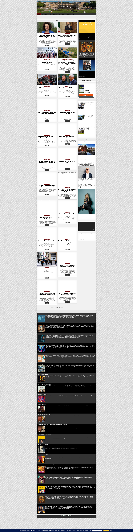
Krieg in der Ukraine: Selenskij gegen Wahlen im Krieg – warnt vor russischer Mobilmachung (67, 190)
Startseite (38, 14)
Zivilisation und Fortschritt (42, 384)
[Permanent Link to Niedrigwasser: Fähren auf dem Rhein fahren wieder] (47, 232)
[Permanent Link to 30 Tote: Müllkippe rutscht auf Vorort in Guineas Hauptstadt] (47, 79)
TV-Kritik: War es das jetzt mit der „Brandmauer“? (47, 218)
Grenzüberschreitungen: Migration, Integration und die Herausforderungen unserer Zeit (52, 414)
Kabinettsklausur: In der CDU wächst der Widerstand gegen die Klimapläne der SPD (47, 162)
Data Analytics (40, 354)
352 (57, 307)
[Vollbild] (93, 230)
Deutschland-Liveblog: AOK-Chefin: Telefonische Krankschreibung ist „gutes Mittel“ (47, 36)
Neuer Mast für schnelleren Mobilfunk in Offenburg (84, 143)
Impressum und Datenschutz (70, 14)
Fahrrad (50, 14)
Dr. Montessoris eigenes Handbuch (43, 474)
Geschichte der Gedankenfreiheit (43, 444)
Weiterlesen (47, 45)
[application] (86, 227)
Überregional (47, 33)
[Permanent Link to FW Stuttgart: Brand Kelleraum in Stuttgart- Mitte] (47, 259)
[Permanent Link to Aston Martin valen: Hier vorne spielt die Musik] (67, 153)
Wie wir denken (81, 39)
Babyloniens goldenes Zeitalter (43, 364)
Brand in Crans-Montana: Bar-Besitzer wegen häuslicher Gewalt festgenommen (47, 113)
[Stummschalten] (92, 230)
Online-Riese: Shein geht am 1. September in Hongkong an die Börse (47, 61)
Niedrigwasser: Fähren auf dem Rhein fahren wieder (47, 241)
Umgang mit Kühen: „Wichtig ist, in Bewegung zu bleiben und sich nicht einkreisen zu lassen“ (47, 138)
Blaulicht (47, 267)
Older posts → (60, 307)
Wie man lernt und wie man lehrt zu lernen (45, 424)
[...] (90, 37)
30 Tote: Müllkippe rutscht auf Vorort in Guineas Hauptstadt (47, 88)
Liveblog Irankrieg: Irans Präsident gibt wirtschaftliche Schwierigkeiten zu (67, 266)
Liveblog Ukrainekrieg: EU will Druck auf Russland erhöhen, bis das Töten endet (67, 88)
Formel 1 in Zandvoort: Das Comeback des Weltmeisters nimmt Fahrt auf (67, 294)
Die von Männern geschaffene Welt (43, 464)
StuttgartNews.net (66, 6)
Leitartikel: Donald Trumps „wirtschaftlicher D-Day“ (67, 137)
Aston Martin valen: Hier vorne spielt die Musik (67, 162)
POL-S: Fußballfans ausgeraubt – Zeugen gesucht (86, 114)
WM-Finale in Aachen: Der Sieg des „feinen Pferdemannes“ (67, 214)
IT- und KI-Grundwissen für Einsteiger (44, 374)
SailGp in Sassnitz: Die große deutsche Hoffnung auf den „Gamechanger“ (47, 186)
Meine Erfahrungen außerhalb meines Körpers (45, 434)
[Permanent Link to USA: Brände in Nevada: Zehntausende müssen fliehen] (67, 104)
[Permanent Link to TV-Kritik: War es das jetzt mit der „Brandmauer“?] (47, 207)
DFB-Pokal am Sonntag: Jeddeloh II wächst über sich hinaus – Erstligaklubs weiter (46, 294)
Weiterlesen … (93, 182)
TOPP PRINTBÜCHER (61, 14)
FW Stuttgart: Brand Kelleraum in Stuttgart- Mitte (46, 269)
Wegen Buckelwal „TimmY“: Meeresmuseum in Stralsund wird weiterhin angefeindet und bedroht (67, 242)
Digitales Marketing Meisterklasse (43, 344)
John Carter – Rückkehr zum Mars (84, 21)
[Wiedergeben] (79, 230)
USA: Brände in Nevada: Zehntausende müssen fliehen (67, 113)
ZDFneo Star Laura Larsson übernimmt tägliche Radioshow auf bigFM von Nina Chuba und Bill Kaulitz (86, 187)
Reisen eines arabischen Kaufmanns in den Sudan (46, 454)
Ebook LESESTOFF (55, 14)
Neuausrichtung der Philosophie (84, 59)
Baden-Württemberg (44, 14)
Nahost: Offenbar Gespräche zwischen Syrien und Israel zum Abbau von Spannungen (67, 36)
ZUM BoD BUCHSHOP (86, 96)
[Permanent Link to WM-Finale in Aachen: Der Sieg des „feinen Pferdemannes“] (67, 205)
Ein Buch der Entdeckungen (42, 394)
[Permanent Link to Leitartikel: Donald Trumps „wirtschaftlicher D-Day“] (67, 128)
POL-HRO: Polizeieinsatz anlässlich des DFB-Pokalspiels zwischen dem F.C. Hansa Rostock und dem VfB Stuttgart (86, 127)
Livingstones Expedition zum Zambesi (44, 404)
